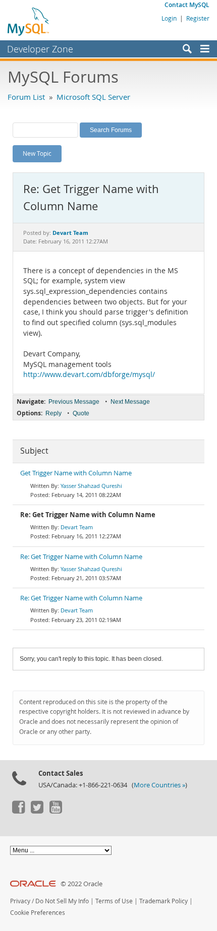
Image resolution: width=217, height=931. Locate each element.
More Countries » (159, 785)
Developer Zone (40, 49)
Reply (53, 413)
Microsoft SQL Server (93, 97)
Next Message (130, 401)
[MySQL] (28, 21)
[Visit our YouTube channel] (55, 811)
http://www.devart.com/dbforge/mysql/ (89, 374)
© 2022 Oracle (81, 884)
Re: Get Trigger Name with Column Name (81, 556)
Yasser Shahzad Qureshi (91, 485)
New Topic (37, 153)
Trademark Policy (163, 901)
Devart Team (77, 527)
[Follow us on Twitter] (37, 811)
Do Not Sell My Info (62, 901)
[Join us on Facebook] (18, 811)
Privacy (20, 901)
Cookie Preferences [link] (37, 912)
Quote (81, 413)
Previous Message (73, 401)
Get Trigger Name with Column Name (76, 473)
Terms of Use (114, 901)
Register (197, 18)
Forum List (26, 97)
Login (169, 18)
